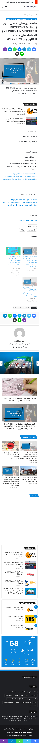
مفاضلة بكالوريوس (8, 702)
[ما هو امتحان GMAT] (30, 628)
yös (30, 692)
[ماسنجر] (20, 49)
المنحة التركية (12, 692)
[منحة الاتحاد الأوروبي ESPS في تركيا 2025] (30, 575)
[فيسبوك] (34, 49)
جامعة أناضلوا (9, 695)
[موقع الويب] (25, 347)
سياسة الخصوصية (17, 735)
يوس (30, 705)
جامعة (16, 695)
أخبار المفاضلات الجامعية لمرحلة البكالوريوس (18, 19)
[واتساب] (15, 49)
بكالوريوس (33, 695)
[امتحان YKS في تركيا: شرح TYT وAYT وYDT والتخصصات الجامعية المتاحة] (31, 111)
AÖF (35, 692)
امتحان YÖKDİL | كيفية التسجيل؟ (13, 607)
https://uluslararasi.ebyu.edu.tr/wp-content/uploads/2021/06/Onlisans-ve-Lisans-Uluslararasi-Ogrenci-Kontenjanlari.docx (20, 202)
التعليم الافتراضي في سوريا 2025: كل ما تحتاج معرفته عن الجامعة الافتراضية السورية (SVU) (13, 591)
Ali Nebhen (31, 44)
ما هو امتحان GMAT (17, 625)
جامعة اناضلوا (22, 699)
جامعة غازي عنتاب (12, 699)
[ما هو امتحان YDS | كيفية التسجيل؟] (30, 619)
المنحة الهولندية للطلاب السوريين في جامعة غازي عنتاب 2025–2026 (13, 564)
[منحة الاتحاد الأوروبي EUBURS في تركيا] (30, 583)
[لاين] (22, 54)
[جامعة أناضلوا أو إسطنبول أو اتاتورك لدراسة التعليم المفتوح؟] (10, 446)
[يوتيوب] (16, 347)
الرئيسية (33, 15)
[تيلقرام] (10, 49)
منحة (35, 705)
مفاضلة (17, 702)
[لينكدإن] (24, 49)
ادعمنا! (9, 735)
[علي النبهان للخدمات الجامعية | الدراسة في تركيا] (30, 7)
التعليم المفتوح (22, 692)
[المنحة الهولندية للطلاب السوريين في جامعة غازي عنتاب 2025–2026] (31, 121)
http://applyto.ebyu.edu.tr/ (27, 220)
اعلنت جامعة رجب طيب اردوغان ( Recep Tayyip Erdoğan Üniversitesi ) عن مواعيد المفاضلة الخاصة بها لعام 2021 (10, 481)
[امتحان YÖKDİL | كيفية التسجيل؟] (30, 610)
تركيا (27, 695)
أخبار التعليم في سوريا (19, 360)
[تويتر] (29, 49)
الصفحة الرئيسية (27, 735)
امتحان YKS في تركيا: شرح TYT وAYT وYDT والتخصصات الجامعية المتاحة (13, 555)
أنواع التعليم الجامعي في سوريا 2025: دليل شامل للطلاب (19, 365)
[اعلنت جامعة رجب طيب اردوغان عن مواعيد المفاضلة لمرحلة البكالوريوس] (28, 471)
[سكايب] (20, 316)
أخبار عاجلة (27, 15)
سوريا (35, 702)
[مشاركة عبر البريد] (17, 54)
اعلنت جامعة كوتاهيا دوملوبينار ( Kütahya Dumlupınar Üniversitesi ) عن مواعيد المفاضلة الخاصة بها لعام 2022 (28, 456)
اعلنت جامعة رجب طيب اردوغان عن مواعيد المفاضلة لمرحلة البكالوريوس (29, 479)
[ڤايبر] (5, 49)
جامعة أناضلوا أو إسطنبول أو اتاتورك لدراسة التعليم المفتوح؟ (10, 454)
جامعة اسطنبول (32, 699)
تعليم (21, 695)
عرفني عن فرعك (26, 702)
